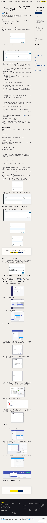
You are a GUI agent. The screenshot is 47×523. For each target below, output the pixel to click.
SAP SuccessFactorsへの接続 (40, 21)
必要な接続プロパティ (39, 22)
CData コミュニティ (37, 503)
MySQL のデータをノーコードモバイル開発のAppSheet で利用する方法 (40, 65)
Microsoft (42, 507)
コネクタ (25, 503)
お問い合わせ (43, 1)
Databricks (42, 505)
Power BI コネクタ (14, 512)
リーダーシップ (31, 508)
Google (42, 506)
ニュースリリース (31, 504)
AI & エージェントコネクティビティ (26, 507)
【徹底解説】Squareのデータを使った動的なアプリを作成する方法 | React (40, 63)
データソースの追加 (38, 37)
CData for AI (31, 1)
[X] (2, 510)
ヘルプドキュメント (25, 115)
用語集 (36, 509)
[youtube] (3, 510)
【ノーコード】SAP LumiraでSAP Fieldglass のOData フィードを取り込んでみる (40, 60)
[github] (5, 510)
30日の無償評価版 (7, 483)
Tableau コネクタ (14, 513)
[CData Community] (6, 510)
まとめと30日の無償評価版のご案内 (39, 40)
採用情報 (30, 510)
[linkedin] (1, 510)
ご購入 (37, 1)
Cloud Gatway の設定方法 (18, 279)
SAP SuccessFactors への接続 (40, 20)
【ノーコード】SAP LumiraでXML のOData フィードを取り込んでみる (40, 70)
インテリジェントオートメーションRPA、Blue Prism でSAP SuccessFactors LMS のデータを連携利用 (40, 56)
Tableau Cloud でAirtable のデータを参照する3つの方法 (40, 46)
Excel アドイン (13, 511)
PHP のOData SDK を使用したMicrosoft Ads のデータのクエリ (39, 51)
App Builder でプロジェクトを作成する (40, 35)
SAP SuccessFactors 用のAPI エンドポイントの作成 (40, 30)
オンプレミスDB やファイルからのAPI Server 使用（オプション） (40, 33)
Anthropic (42, 504)
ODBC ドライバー (14, 503)
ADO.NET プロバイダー (14, 506)
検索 (39, 1)
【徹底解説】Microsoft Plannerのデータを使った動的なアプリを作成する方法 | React (40, 49)
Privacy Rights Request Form (30, 519)
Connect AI (19, 504)
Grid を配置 (37, 38)
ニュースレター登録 (37, 508)
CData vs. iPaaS (25, 509)
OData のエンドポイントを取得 (40, 31)
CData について (31, 503)
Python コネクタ (14, 507)
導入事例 (36, 504)
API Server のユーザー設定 (39, 28)
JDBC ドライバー (14, 504)
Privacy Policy (3, 519)
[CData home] (3, 2)
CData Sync (19, 503)
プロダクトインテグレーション (26, 505)
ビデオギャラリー (37, 510)
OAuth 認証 (37, 23)
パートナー (25, 508)
